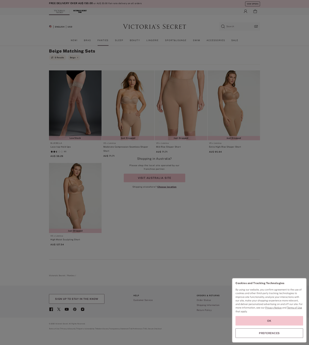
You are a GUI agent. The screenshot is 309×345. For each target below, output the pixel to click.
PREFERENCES (269, 333)
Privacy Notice (273, 307)
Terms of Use (294, 307)
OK (269, 320)
